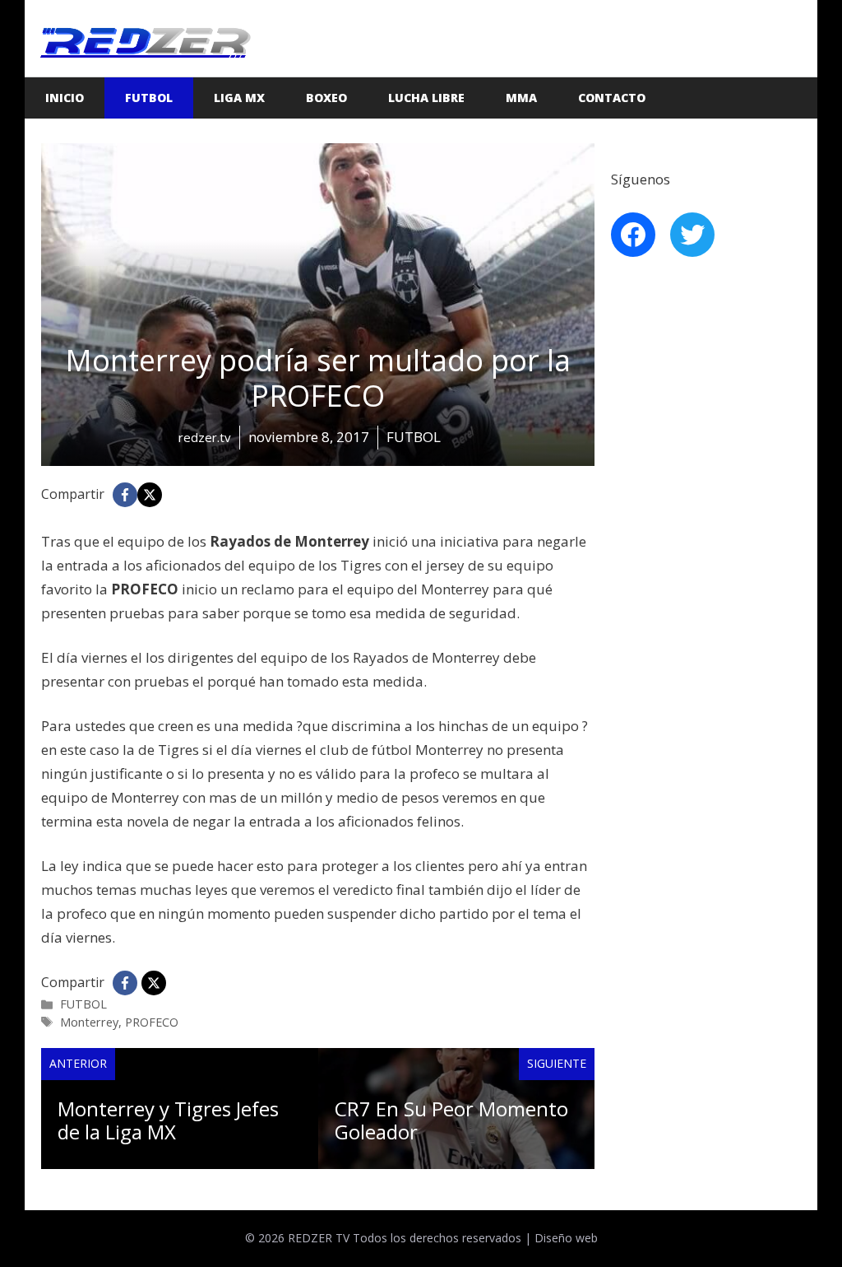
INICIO (64, 97)
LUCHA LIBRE (426, 97)
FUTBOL (149, 97)
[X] (149, 494)
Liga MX (239, 97)
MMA (521, 97)
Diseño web (566, 1238)
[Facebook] (125, 494)
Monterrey (89, 1022)
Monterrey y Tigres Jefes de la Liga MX (168, 1120)
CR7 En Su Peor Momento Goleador (451, 1120)
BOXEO (326, 97)
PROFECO (151, 1022)
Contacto (611, 97)
